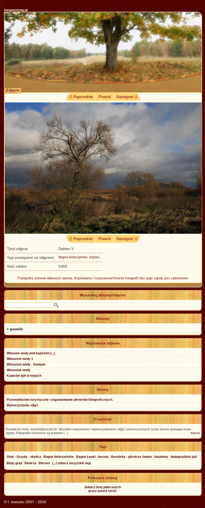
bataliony (161, 457)
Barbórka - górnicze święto (131, 457)
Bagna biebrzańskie (73, 257)
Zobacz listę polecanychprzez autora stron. (102, 489)
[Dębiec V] (103, 232)
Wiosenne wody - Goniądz (26, 364)
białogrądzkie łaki (184, 457)
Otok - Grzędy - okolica (24, 457)
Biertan (44, 463)
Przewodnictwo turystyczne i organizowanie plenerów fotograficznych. (60, 400)
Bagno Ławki (86, 457)
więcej (195, 433)
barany (103, 457)
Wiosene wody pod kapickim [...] (31, 353)
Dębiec (94, 257)
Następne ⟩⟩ (126, 97)
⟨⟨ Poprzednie (81, 97)
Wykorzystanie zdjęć (22, 405)
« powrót (15, 329)
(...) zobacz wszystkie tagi (71, 463)
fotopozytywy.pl (15, 10)
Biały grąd (14, 463)
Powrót (104, 97)
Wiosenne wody (18, 370)
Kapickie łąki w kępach (24, 376)
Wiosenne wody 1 (20, 359)
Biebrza (30, 463)
